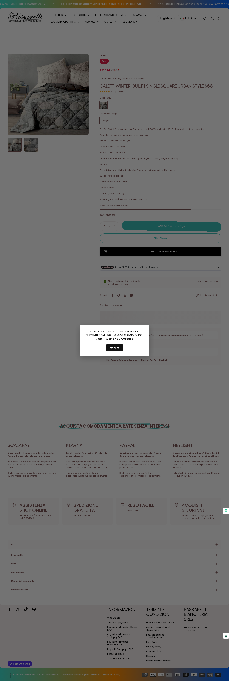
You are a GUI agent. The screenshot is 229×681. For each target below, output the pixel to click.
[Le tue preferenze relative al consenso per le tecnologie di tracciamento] (226, 511)
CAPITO (114, 347)
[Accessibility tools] (226, 636)
